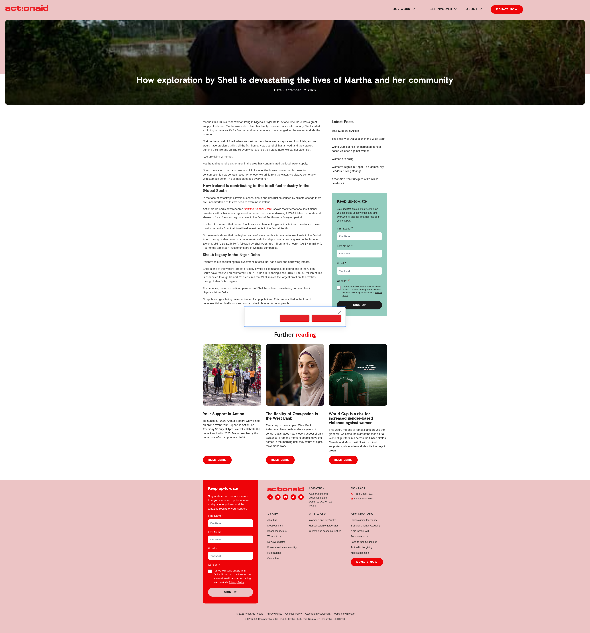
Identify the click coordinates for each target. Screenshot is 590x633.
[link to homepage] (26, 8)
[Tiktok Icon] (293, 497)
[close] (339, 312)
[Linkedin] (285, 497)
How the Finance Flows (258, 209)
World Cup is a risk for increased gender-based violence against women (351, 418)
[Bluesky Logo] (301, 497)
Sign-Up (359, 305)
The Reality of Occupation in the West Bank (358, 138)
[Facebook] (278, 497)
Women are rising (342, 158)
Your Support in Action (345, 130)
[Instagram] (270, 497)
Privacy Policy (236, 582)
